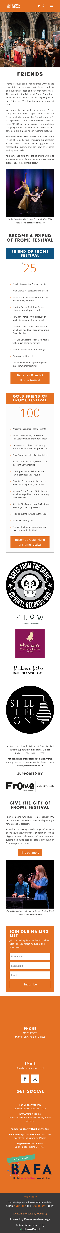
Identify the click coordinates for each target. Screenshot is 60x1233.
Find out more (30, 853)
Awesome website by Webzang (30, 1213)
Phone (30, 1028)
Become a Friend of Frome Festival (30, 377)
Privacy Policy (30, 1196)
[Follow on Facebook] (25, 1078)
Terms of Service (39, 1205)
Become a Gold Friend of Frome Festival (30, 542)
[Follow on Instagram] (35, 1078)
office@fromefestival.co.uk (30, 1068)
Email (30, 1063)
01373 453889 (30, 1033)
